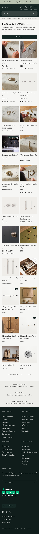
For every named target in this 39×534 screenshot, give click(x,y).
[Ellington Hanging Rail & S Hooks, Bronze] (10, 296)
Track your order (27, 419)
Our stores (5, 422)
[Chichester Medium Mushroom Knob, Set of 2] (28, 50)
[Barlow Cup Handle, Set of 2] (10, 82)
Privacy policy (6, 522)
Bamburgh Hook (25, 365)
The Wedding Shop (9, 455)
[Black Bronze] (5, 63)
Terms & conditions (8, 516)
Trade (24, 428)
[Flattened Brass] (16, 63)
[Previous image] (4, 50)
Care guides (26, 422)
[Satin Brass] (16, 219)
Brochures (5, 446)
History (4, 419)
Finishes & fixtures (12, 18)
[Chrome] (13, 63)
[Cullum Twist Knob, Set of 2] (10, 234)
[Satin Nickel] (3, 63)
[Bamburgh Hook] (28, 354)
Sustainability (6, 428)
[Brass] (11, 63)
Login (23, 455)
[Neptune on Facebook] (3, 512)
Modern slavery (7, 437)
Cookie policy (6, 519)
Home (4, 18)
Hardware (21, 18)
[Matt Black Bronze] (31, 63)
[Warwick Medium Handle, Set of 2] (28, 173)
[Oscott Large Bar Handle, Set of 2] (10, 267)
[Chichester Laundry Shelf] (10, 144)
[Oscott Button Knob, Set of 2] (10, 205)
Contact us (25, 446)
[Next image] (16, 50)
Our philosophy (7, 416)
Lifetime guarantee (8, 425)
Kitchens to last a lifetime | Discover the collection (19, 2)
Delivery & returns (28, 416)
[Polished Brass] (29, 63)
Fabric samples (7, 449)
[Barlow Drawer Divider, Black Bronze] (28, 267)
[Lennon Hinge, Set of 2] (10, 114)
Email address (8, 480)
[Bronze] (8, 63)
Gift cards (25, 425)
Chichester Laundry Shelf (9, 155)
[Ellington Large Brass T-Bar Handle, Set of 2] (10, 325)
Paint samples (7, 452)
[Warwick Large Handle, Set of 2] (28, 144)
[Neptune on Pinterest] (6, 512)
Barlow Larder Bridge (8, 365)
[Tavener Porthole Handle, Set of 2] (10, 173)
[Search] (34, 13)
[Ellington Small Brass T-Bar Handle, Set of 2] (28, 296)
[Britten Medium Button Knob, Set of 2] (28, 82)
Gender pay (6, 434)
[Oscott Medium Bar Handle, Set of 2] (28, 205)
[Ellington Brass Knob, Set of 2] (28, 234)
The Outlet (25, 431)
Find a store (26, 449)
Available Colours (8, 60)
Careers (24, 464)
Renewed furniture (8, 431)
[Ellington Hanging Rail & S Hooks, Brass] (28, 325)
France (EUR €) (8, 506)
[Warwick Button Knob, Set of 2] (28, 114)
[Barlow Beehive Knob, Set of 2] (10, 50)
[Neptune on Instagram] (9, 512)
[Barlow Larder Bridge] (10, 354)
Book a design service (29, 452)
